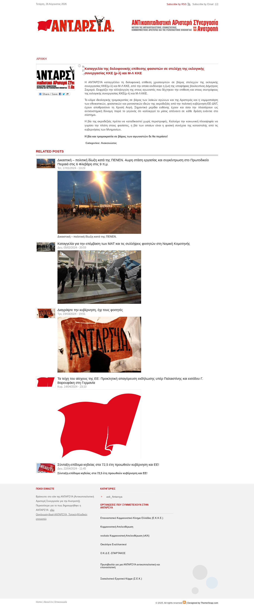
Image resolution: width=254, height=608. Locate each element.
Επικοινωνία (61, 602)
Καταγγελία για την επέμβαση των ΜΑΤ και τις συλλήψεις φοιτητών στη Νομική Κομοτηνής (123, 244)
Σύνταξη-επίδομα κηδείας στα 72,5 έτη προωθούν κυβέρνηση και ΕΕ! (108, 465)
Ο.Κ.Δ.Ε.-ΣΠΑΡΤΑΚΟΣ (113, 553)
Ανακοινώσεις (109, 142)
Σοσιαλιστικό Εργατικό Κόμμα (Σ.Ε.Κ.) (121, 578)
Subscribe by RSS (177, 4)
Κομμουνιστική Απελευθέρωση (116, 526)
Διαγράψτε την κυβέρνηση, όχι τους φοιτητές (90, 310)
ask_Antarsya (114, 496)
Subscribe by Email (202, 4)
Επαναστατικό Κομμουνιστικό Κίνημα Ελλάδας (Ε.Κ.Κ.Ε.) (131, 518)
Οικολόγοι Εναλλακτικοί (113, 544)
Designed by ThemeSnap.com (202, 603)
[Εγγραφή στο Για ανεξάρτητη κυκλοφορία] (184, 603)
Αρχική (41, 58)
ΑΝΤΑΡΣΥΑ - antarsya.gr (75, 23)
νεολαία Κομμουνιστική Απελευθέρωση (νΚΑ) (124, 535)
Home (39, 602)
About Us (48, 602)
